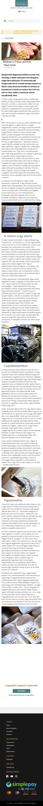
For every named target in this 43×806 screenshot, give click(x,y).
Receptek (9, 731)
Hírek (8, 725)
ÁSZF (8, 748)
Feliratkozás (10, 767)
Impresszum (10, 742)
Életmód (9, 734)
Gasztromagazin (11, 728)
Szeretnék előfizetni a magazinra (21, 695)
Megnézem (22, 691)
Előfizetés (9, 759)
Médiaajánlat (10, 745)
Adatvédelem (10, 751)
